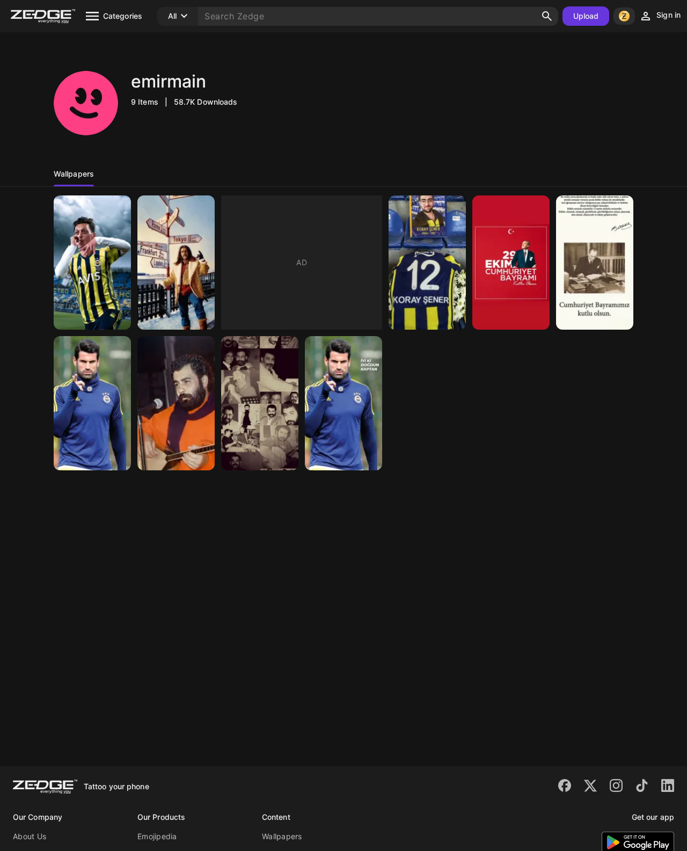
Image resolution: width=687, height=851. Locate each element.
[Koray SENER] (427, 262)
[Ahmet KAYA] (176, 403)
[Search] (547, 16)
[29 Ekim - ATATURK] (511, 262)
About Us (29, 836)
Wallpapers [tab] (74, 173)
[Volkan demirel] (343, 403)
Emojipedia (157, 836)
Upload (586, 15)
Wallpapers (282, 836)
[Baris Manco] (176, 262)
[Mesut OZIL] (92, 262)
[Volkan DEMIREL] (92, 403)
